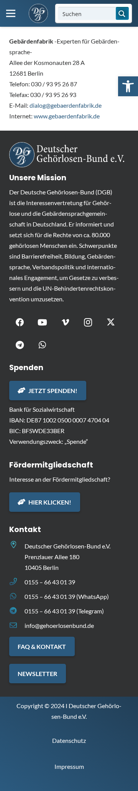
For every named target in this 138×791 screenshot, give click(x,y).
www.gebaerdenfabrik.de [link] (67, 116)
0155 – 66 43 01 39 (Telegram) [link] (64, 611)
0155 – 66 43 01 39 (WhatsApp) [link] (67, 596)
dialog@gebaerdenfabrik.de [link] (66, 105)
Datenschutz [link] (69, 740)
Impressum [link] (69, 766)
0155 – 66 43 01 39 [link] (50, 582)
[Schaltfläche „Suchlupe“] (122, 13)
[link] (128, 86)
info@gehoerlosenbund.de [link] (59, 625)
